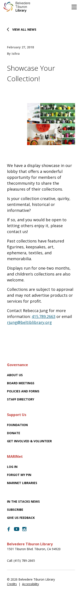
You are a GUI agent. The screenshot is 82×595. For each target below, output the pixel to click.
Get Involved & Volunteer (29, 441)
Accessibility (30, 584)
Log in (12, 467)
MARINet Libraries (22, 483)
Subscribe (15, 509)
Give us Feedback (21, 518)
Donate (13, 433)
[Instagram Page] (24, 529)
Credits (12, 584)
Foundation (17, 425)
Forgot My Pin (19, 475)
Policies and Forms (23, 391)
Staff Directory (20, 399)
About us (15, 375)
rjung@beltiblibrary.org (29, 322)
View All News (24, 29)
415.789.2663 (43, 316)
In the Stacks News (23, 501)
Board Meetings (20, 383)
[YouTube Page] (16, 528)
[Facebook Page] (8, 529)
